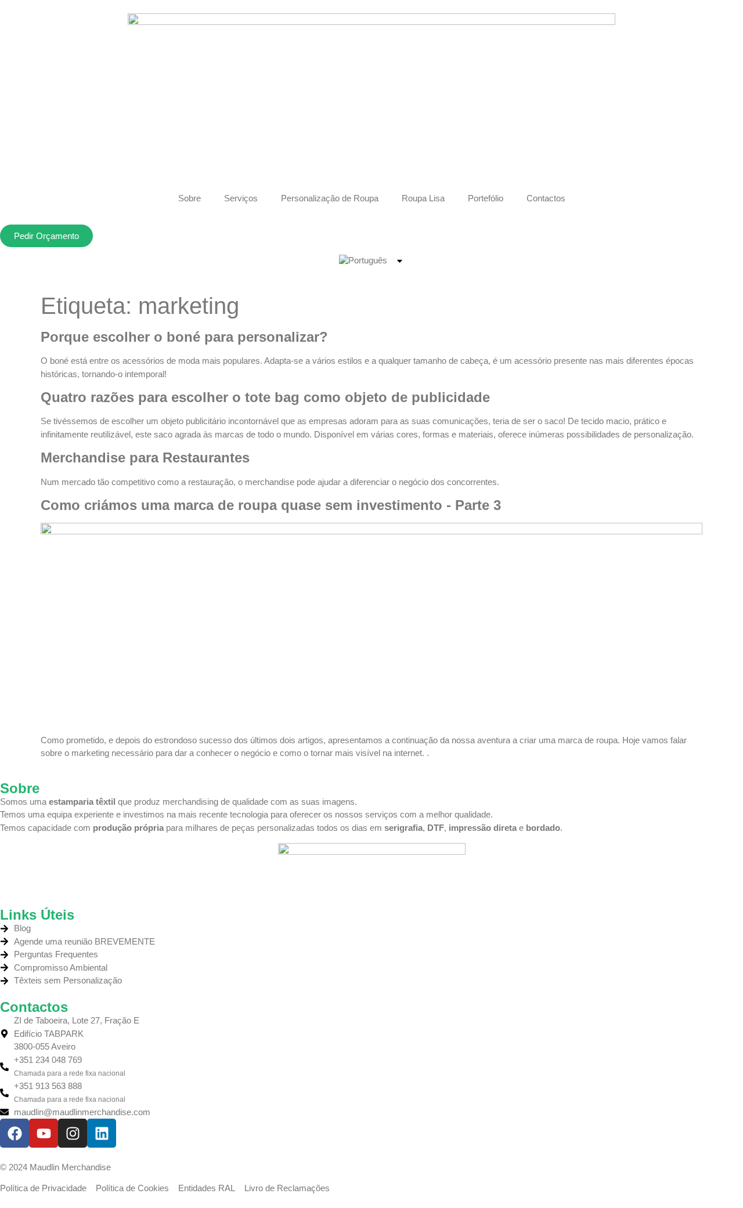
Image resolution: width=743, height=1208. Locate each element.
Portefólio (485, 198)
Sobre (189, 198)
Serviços (241, 198)
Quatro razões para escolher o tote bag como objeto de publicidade (265, 397)
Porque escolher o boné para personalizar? (184, 337)
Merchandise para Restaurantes (145, 457)
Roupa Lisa (423, 198)
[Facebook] (14, 1133)
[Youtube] (43, 1133)
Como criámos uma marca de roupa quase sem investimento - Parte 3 (271, 505)
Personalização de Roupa (329, 198)
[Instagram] (72, 1133)
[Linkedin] (101, 1133)
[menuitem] (371, 260)
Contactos (545, 198)
